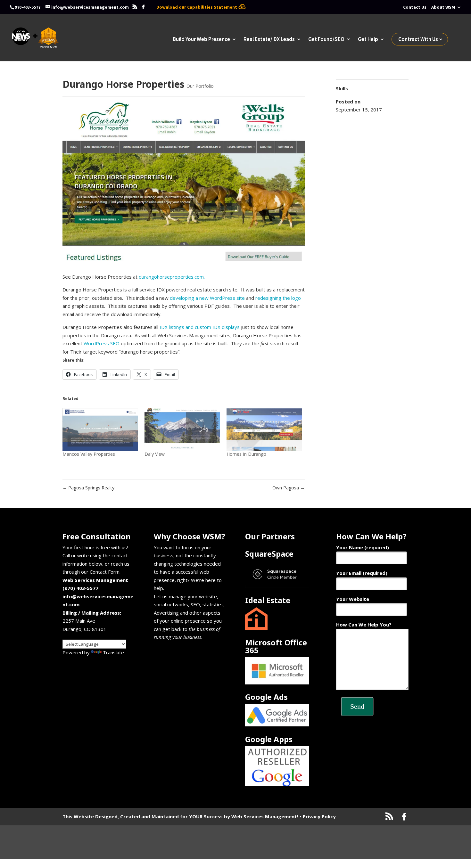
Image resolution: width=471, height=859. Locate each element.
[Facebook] (143, 7)
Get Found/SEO (326, 40)
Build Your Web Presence (201, 40)
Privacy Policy (319, 816)
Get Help (368, 40)
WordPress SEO (102, 343)
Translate (113, 652)
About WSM (443, 7)
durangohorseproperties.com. (172, 277)
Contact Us (414, 7)
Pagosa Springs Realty (88, 488)
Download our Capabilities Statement (196, 7)
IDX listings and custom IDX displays (200, 327)
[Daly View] (182, 429)
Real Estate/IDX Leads (269, 40)
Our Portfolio (200, 86)
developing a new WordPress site (207, 298)
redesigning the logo (278, 298)
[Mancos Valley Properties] (100, 429)
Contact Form (105, 572)
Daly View (155, 454)
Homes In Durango (246, 454)
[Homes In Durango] (264, 429)
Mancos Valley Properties (88, 454)
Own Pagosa (288, 488)
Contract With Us (418, 39)
